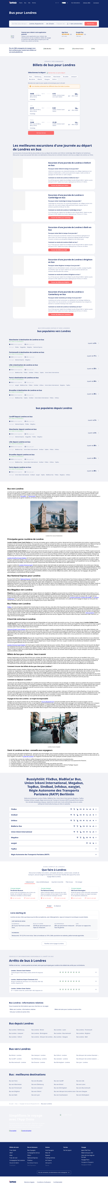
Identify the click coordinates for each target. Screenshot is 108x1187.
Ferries (34, 3)
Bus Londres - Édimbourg (16, 1030)
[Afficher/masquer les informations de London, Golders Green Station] (96, 989)
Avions (47, 1147)
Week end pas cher (87, 1153)
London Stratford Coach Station (16, 558)
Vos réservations (75, 2)
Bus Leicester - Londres (61, 1059)
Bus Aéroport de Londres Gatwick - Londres (89, 1059)
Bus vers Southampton (61, 1095)
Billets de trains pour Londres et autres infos (68, 1009)
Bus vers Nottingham (82, 1095)
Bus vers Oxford (36, 1091)
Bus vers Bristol (58, 1084)
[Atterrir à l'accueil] (14, 3)
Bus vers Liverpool (37, 1088)
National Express (25, 579)
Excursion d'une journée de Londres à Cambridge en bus (66, 196)
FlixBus (9, 607)
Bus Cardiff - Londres (15, 1059)
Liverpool (74, 76)
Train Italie (12, 1150)
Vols (29, 3)
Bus (25, 3)
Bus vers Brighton (14, 1091)
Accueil (11, 1104)
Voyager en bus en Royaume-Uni (29, 1104)
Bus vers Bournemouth (83, 1088)
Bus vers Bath (13, 1095)
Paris (30, 76)
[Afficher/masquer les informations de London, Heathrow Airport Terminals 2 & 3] (96, 981)
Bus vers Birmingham (60, 1088)
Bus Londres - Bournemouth (62, 1033)
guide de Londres (28, 756)
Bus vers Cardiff (58, 1081)
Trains (20, 3)
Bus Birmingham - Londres (62, 1062)
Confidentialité (57, 1182)
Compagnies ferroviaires (17, 1160)
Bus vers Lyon (36, 1095)
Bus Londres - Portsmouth (84, 1030)
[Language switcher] (65, 3)
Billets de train (14, 1147)
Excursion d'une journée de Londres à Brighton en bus (70, 260)
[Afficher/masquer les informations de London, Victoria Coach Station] (96, 972)
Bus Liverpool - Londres (39, 1055)
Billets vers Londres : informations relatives (22, 1009)
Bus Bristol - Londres (15, 1055)
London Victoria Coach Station (16, 645)
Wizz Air (47, 1153)
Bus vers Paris (13, 1081)
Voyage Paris (85, 1160)
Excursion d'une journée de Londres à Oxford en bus (69, 164)
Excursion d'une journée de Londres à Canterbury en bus (66, 293)
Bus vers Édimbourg (38, 1084)
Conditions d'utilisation (44, 1182)
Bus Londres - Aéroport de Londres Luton (44, 1037)
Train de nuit (13, 1158)
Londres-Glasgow (75, 597)
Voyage (83, 1147)
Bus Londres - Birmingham (39, 1033)
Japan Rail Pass (86, 1150)
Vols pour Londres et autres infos (20, 1012)
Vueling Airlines (50, 1158)
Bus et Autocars (32, 1147)
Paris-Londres (90, 613)
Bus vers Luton (80, 1084)
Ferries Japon (67, 1150)
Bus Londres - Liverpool (16, 1033)
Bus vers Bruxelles (37, 1081)
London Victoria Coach (26, 565)
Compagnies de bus (33, 1153)
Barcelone (32, 79)
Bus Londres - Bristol (38, 1030)
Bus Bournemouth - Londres (17, 1062)
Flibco (29, 1155)
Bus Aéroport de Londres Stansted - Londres (89, 1055)
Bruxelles (66, 76)
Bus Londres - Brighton (83, 1033)
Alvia (10, 1155)
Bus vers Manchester (15, 1084)
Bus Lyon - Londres (82, 1062)
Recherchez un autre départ (56, 73)
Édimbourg (38, 76)
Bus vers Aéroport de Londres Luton (65, 1091)
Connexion (96, 3)
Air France (48, 1160)
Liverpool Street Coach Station (16, 629)
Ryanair (47, 1155)
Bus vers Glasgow (81, 1091)
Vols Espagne (49, 1150)
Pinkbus (29, 1160)
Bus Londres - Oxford (15, 1037)
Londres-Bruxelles (86, 597)
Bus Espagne (31, 1150)
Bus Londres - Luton (60, 1030)
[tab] (30, 882)
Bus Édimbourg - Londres (39, 1059)
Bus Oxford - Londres (60, 1055)
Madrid (40, 79)
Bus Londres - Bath (82, 1037)
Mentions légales (29, 1182)
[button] (50, 24)
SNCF (11, 1153)
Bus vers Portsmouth (15, 1088)
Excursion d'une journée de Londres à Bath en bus (69, 228)
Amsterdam (47, 76)
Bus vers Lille (80, 1081)
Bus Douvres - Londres (38, 1062)
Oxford (54, 79)
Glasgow (47, 79)
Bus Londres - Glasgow (61, 1037)
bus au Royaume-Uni (48, 702)
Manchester (57, 76)
